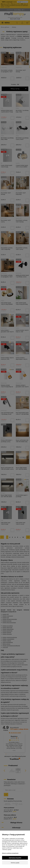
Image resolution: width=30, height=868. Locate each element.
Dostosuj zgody (15, 862)
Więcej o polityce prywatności (10, 853)
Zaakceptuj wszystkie (15, 858)
